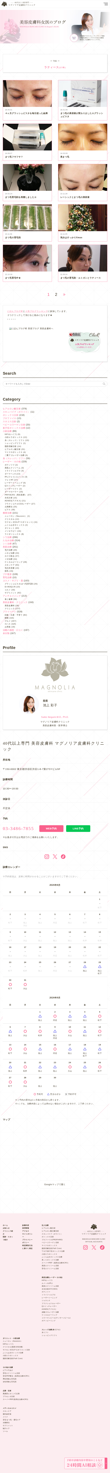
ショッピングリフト (14, 443)
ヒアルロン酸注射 (12, 409)
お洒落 (8, 627)
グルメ (8, 621)
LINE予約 (78, 828)
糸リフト (45, 1332)
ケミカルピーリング (14, 562)
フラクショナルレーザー (51, 1303)
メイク (5, 1417)
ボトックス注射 (11, 415)
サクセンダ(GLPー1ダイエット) (19, 522)
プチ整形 (7, 574)
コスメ (8, 590)
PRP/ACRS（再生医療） (16, 495)
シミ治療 (7, 543)
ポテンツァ (10, 465)
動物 (7, 618)
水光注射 (9, 498)
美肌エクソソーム (13, 468)
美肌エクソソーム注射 (50, 1266)
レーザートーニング (14, 483)
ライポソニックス (13, 534)
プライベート (9, 611)
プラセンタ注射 (9, 1396)
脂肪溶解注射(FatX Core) (52, 1248)
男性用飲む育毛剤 (9, 1379)
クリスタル (10, 519)
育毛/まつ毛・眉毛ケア (12, 1420)
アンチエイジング (12, 596)
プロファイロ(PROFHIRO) (52, 1240)
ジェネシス (46, 1300)
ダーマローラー (12, 492)
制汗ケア (6, 1428)
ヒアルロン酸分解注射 (50, 1231)
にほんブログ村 (15, 311)
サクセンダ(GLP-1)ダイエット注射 (16, 1350)
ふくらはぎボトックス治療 (52, 1257)
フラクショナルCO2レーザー (18, 504)
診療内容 (25, 1225)
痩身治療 (7, 513)
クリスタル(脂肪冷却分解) (13, 1347)
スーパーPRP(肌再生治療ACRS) (15, 1399)
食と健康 (9, 599)
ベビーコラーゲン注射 (14, 425)
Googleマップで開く (55, 1184)
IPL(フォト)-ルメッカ (14, 477)
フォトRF (9, 480)
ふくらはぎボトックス (15, 525)
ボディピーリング (48, 1321)
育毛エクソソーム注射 (50, 1269)
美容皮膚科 (10, 605)
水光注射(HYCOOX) (50, 1289)
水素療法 (6, 1423)
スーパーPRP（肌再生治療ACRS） (55, 1263)
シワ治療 (7, 537)
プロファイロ (9, 418)
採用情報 (25, 1228)
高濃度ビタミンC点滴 (11, 1394)
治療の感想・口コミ (13, 630)
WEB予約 (51, 828)
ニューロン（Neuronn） (16, 516)
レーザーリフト (12, 489)
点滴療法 (9, 507)
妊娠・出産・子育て (14, 615)
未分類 (6, 633)
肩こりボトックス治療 (50, 1260)
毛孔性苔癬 (10, 568)
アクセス (25, 1231)
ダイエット (10, 528)
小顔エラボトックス (14, 437)
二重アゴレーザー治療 (15, 455)
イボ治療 (9, 559)
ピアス (8, 510)
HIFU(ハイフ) (11, 434)
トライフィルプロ (13, 471)
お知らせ (6, 1228)
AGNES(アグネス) (13, 501)
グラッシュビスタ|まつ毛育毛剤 (19, 584)
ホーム (5, 1225)
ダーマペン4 (10, 474)
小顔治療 (7, 431)
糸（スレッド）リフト (15, 440)
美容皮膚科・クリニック (15, 602)
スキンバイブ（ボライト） (16, 412)
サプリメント (11, 593)
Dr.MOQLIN (10, 587)
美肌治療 (7, 547)
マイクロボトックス (14, 452)
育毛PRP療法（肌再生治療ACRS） (16, 1376)
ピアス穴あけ (8, 1370)
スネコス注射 (9, 421)
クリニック (10, 608)
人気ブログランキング (36, 311)
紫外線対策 (7, 1414)
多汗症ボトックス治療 (14, 428)
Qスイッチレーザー (13, 486)
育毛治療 (7, 577)
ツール (5, 1431)
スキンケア (10, 565)
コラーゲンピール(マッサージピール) (56, 1318)
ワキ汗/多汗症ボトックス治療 (53, 1251)
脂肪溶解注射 (11, 446)
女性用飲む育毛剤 (9, 1382)
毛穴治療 (9, 550)
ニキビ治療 (10, 553)
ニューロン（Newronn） (12, 1341)
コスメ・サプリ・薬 (13, 580)
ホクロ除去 (10, 556)
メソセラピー (11, 531)
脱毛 (7, 571)
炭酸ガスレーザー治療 (50, 1312)
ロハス (8, 624)
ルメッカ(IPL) (47, 1283)
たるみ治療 (8, 540)
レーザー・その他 (12, 461)
